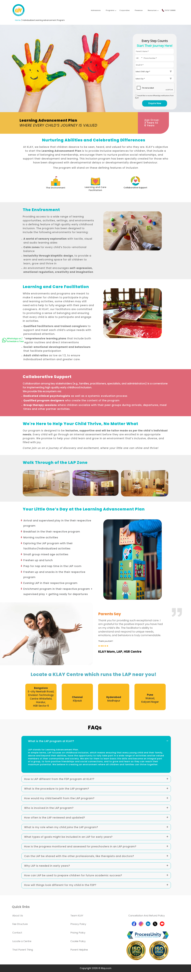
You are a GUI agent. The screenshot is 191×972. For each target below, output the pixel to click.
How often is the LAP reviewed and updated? (54, 817)
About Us (17, 915)
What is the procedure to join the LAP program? (56, 788)
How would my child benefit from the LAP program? (59, 798)
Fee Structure (20, 924)
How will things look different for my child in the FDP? (60, 885)
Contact (17, 932)
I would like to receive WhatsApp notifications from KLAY (154, 96)
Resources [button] (152, 10)
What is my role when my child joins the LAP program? (61, 827)
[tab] (96, 740)
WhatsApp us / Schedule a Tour (15, 340)
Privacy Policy (78, 924)
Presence (139, 10)
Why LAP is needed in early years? (47, 866)
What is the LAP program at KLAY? (51, 741)
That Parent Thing (22, 949)
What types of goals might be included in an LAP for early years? (68, 837)
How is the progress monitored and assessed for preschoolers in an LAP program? (80, 846)
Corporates (124, 10)
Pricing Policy (77, 932)
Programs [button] (110, 10)
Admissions (96, 10)
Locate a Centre (21, 941)
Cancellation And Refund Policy (146, 915)
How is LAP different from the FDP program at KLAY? (59, 779)
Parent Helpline (79, 949)
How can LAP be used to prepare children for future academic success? (73, 875)
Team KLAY (76, 915)
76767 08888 (169, 10)
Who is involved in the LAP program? (49, 808)
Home (18, 20)
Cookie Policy (78, 941)
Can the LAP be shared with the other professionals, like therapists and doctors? (79, 856)
